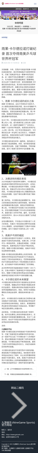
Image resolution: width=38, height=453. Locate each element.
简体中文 (26, 9)
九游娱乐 (12, 448)
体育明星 (26, 26)
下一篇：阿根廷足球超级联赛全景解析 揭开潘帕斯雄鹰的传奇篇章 (19, 374)
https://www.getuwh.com (15, 435)
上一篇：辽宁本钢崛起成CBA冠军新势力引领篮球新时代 (19, 369)
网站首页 (18, 26)
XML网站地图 (6, 450)
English (34, 9)
